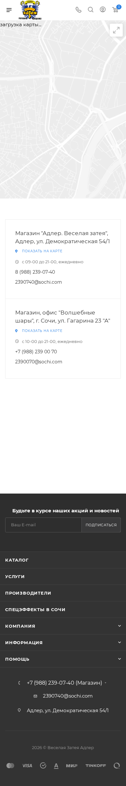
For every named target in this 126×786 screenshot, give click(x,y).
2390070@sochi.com (38, 362)
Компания (20, 626)
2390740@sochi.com (38, 282)
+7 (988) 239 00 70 (36, 352)
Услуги (15, 576)
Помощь (17, 659)
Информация (24, 642)
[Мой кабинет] (103, 10)
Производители (28, 593)
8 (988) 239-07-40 (35, 272)
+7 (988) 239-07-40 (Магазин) (64, 683)
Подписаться (101, 525)
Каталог (17, 560)
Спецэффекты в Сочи (35, 609)
